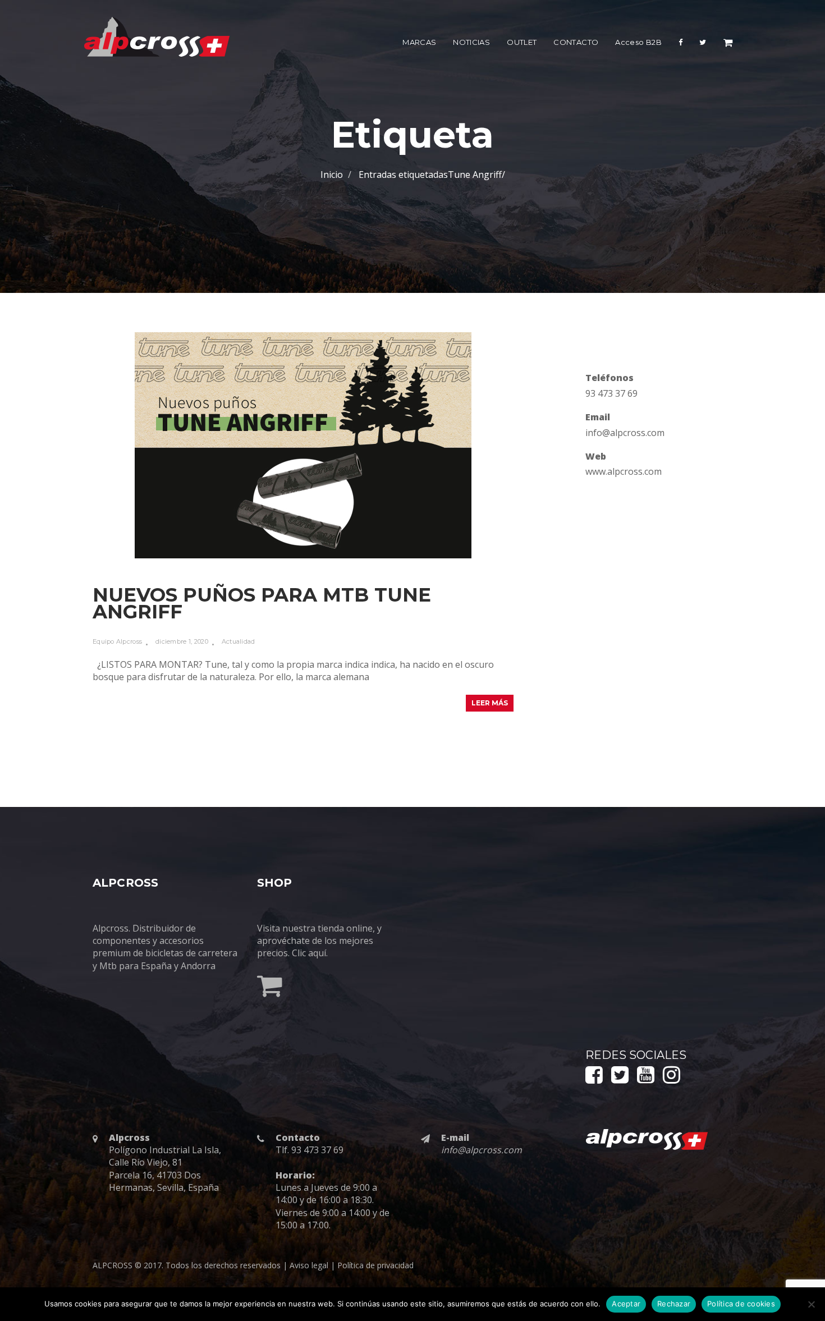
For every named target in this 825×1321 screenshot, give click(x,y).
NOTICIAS (471, 42)
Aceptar (626, 1303)
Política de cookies (741, 1303)
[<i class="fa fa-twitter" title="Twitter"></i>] (702, 44)
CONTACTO (575, 42)
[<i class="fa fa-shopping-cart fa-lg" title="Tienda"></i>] (728, 44)
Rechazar (673, 1303)
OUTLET (522, 42)
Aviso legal (309, 1265)
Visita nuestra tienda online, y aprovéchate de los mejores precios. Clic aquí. (319, 941)
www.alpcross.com (623, 471)
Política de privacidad (375, 1265)
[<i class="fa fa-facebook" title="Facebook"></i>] (680, 44)
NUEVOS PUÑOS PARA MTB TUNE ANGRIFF (262, 603)
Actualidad (238, 641)
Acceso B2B (638, 42)
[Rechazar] (811, 1304)
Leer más (489, 703)
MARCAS (419, 42)
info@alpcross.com (624, 432)
